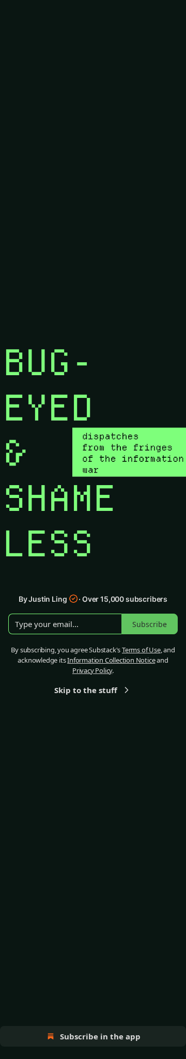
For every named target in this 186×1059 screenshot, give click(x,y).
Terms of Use (141, 649)
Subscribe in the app (100, 1036)
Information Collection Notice (111, 660)
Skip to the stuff (85, 690)
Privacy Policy (92, 670)
